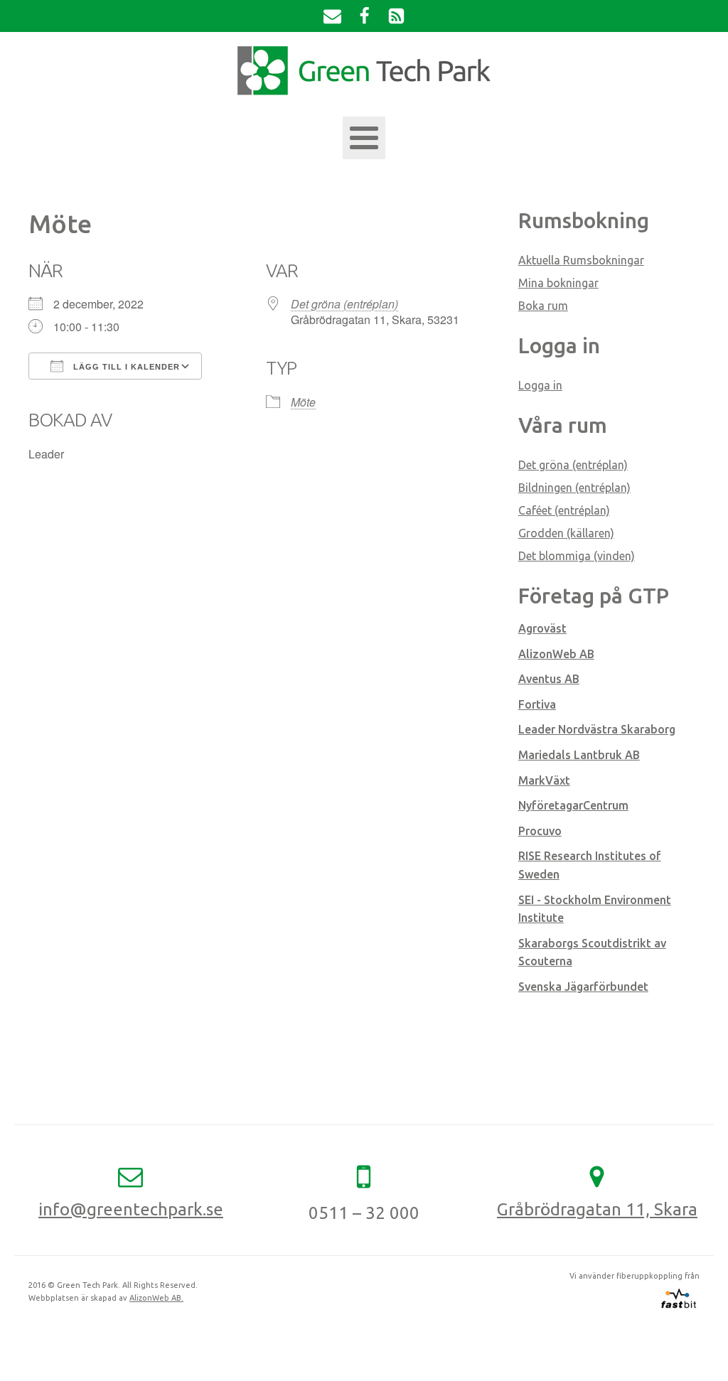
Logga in (540, 385)
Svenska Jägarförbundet (583, 986)
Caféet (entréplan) (564, 510)
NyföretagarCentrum (573, 805)
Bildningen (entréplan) (574, 487)
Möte (303, 402)
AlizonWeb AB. (156, 1298)
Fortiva (537, 704)
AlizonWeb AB (556, 653)
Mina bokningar (558, 282)
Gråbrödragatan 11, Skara (597, 1209)
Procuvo (540, 830)
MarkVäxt (544, 780)
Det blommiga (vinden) (576, 555)
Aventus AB (548, 678)
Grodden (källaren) (566, 533)
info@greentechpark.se (130, 1209)
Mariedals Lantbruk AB (579, 754)
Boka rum (543, 305)
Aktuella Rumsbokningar (581, 260)
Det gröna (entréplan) (344, 304)
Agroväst (542, 628)
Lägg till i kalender (125, 366)
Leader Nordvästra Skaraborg (596, 729)
